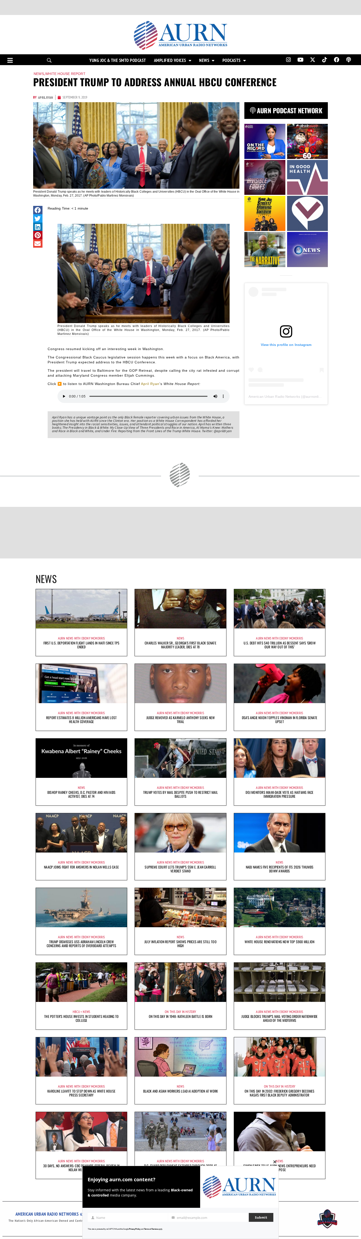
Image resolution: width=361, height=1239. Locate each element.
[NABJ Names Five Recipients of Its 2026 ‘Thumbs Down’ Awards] (279, 833)
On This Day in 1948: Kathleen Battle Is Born (180, 1016)
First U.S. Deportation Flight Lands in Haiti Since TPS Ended (81, 644)
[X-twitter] (312, 59)
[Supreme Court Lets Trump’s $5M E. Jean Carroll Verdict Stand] (180, 833)
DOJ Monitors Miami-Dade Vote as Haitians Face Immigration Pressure (279, 794)
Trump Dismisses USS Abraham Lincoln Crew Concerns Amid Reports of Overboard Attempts (81, 943)
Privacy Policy (134, 1229)
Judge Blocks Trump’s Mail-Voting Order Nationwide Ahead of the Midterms (279, 1018)
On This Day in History (180, 1012)
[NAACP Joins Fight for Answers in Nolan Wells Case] (81, 833)
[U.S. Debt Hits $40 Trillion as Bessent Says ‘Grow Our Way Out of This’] (279, 608)
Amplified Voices (170, 60)
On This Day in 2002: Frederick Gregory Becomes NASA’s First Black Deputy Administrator (279, 1092)
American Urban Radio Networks (274, 397)
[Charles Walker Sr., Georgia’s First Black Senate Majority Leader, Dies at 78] (180, 608)
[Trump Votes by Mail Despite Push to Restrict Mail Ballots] (180, 758)
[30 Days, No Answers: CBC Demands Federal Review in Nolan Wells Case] (81, 1131)
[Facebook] (336, 59)
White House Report (65, 74)
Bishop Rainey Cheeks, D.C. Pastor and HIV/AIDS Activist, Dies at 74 (81, 794)
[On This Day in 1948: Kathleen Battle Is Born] (180, 982)
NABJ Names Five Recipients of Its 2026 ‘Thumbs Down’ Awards (279, 868)
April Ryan (150, 384)
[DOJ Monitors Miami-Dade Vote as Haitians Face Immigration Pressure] (279, 758)
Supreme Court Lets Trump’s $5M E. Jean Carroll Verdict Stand (180, 868)
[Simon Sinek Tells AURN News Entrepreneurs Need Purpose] (279, 1131)
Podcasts (231, 60)
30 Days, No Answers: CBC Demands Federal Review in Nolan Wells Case (81, 1167)
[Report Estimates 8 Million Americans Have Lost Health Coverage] (81, 683)
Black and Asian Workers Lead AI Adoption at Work (180, 1091)
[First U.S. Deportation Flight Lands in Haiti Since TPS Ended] (81, 608)
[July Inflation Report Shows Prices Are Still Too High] (180, 907)
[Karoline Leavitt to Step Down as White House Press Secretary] (81, 1057)
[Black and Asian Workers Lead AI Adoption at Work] (180, 1057)
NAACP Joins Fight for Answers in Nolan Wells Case (81, 866)
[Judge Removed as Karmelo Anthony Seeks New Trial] (180, 683)
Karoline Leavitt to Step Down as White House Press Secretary (81, 1092)
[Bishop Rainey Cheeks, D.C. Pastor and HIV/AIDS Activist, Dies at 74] (81, 758)
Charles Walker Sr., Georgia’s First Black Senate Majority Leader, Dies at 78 (180, 644)
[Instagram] (288, 59)
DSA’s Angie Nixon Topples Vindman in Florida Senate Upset (279, 719)
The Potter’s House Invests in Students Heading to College (81, 1018)
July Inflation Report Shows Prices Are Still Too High (180, 943)
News (204, 60)
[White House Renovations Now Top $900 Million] (279, 907)
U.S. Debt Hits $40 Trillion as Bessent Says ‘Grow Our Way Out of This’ (280, 644)
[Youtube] (300, 59)
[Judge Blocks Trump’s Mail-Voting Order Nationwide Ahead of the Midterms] (279, 982)
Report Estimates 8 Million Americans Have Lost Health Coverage (81, 719)
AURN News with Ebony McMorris (81, 638)
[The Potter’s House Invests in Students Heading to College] (81, 982)
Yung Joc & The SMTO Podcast (117, 60)
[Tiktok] (324, 59)
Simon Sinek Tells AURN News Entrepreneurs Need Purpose (279, 1167)
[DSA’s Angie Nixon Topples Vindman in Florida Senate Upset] (279, 683)
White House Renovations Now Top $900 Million (279, 941)
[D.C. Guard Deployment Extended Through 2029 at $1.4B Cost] (180, 1131)
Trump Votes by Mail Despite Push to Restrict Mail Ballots (180, 794)
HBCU (76, 1012)
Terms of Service (151, 1229)
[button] (37, 210)
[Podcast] (348, 59)
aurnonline (314, 397)
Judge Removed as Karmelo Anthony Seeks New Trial (180, 719)
